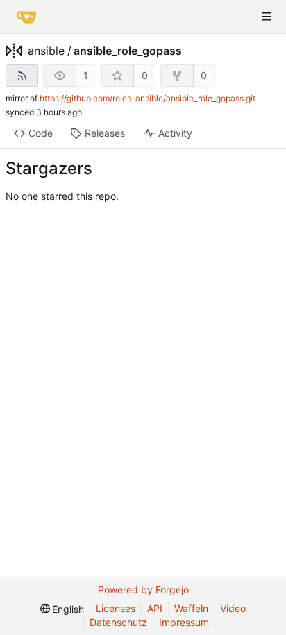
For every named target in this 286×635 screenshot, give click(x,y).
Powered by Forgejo (143, 589)
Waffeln (191, 608)
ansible (46, 51)
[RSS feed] (22, 75)
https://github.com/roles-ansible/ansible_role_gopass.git (147, 98)
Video (233, 608)
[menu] (62, 609)
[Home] (26, 16)
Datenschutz (118, 622)
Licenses (115, 608)
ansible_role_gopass (128, 51)
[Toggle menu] (266, 16)
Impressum (184, 622)
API (154, 608)
